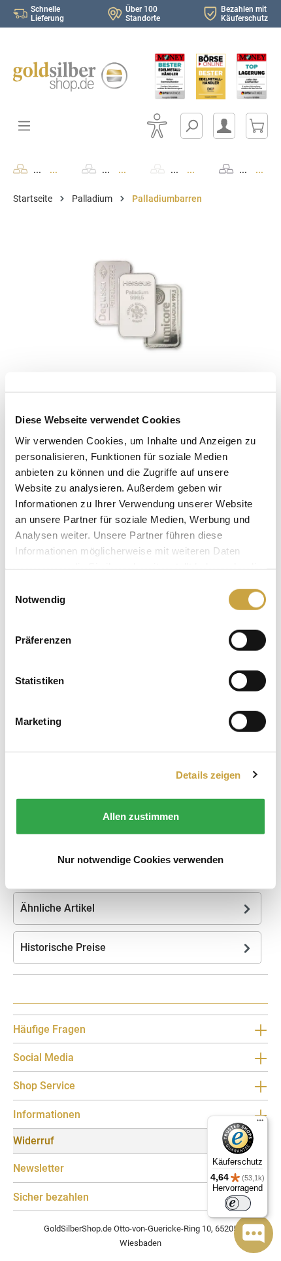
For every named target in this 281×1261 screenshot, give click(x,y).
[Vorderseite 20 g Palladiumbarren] (140, 304)
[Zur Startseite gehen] (70, 77)
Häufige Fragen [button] (49, 1029)
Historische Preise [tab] (63, 947)
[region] (140, 304)
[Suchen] (191, 126)
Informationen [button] (46, 1114)
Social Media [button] (43, 1057)
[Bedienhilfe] (157, 126)
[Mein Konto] (224, 126)
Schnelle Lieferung (47, 14)
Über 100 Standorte (142, 14)
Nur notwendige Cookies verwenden (140, 858)
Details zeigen (208, 774)
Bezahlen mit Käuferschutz (244, 14)
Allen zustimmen (141, 816)
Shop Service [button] (44, 1085)
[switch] (238, 1203)
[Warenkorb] (257, 126)
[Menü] (260, 1123)
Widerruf (33, 1141)
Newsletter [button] (38, 1168)
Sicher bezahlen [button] (51, 1197)
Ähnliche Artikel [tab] (57, 908)
